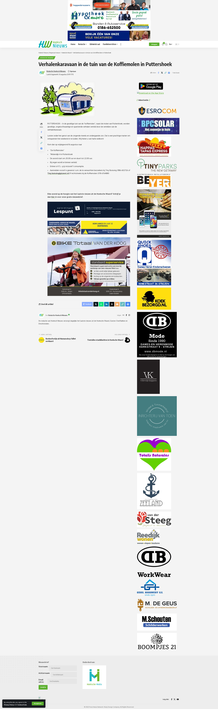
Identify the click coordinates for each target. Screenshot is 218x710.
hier (53, 197)
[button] (38, 703)
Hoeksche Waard (46, 58)
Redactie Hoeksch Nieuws (56, 71)
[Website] (123, 315)
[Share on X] (162, 73)
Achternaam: (44, 673)
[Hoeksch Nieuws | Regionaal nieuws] (53, 44)
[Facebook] (126, 315)
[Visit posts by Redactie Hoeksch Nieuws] (41, 315)
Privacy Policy (9, 705)
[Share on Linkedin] (106, 304)
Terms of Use (22, 705)
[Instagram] (129, 315)
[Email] (117, 304)
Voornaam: (43, 666)
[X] (174, 699)
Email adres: (41, 681)
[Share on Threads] (111, 304)
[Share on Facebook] (158, 73)
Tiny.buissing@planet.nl (58, 173)
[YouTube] (177, 699)
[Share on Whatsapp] (101, 304)
